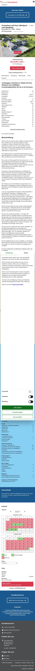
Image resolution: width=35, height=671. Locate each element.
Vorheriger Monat (10, 511)
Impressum (18, 662)
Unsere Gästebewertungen (16, 72)
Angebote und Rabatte (27, 668)
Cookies (28, 662)
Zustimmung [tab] (9, 252)
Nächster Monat (24, 511)
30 (15, 529)
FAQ (32, 662)
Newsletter (25, 665)
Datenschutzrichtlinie (16, 665)
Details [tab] (26, 252)
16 (15, 524)
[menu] (33, 1)
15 (11, 524)
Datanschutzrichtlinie (17, 284)
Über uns (31, 665)
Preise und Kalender (17, 68)
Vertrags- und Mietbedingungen (17, 588)
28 (7, 529)
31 (27, 548)
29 (11, 529)
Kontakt (23, 662)
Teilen (31, 25)
